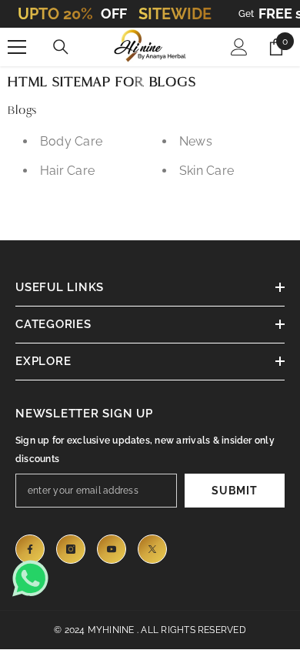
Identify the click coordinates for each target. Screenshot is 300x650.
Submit (234, 490)
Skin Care (206, 170)
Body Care (71, 141)
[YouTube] (111, 549)
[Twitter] (152, 549)
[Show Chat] (34, 578)
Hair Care (67, 170)
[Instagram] (70, 549)
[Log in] (239, 47)
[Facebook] (30, 549)
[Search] (61, 47)
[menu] (17, 47)
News (195, 141)
